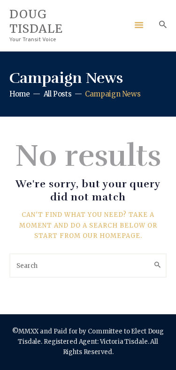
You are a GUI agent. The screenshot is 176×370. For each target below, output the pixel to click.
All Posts (58, 93)
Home (19, 93)
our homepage (111, 236)
